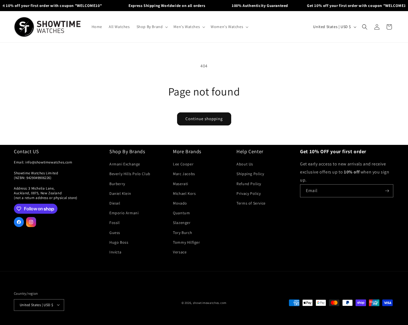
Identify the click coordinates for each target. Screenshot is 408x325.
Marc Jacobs (184, 174)
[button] (151, 26)
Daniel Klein (120, 193)
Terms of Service (251, 203)
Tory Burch (182, 232)
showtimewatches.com (209, 303)
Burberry (117, 183)
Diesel (114, 203)
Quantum (181, 213)
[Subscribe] (387, 190)
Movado (180, 203)
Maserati (180, 183)
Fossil (114, 222)
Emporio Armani (123, 213)
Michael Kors (184, 193)
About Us (244, 164)
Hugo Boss (118, 242)
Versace (180, 252)
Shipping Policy (250, 174)
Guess (114, 232)
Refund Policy (248, 183)
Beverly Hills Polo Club (129, 174)
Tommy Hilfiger (186, 242)
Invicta (115, 252)
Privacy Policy (248, 193)
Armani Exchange (124, 164)
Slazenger (181, 222)
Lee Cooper (183, 164)
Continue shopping (204, 118)
